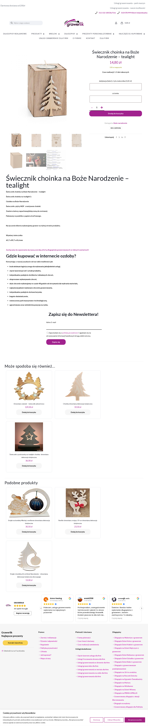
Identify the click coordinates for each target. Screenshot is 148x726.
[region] (74, 718)
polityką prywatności (70, 333)
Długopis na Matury (122, 683)
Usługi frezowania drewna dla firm (91, 659)
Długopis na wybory (122, 703)
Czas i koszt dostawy (85, 641)
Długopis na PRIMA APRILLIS (125, 693)
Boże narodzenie (120, 123)
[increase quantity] (102, 107)
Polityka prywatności (48, 648)
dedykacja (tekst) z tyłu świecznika (115, 81)
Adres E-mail (51, 322)
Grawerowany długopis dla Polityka (128, 707)
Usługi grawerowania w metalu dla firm (93, 669)
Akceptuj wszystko (135, 720)
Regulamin (44, 645)
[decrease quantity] (92, 107)
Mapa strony (45, 658)
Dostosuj (96, 720)
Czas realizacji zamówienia (88, 645)
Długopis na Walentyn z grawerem (128, 638)
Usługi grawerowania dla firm (89, 676)
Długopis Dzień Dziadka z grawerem (128, 658)
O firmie (43, 651)
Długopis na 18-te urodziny (125, 672)
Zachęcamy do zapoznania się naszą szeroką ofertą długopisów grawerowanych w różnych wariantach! (47, 250)
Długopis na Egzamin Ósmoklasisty (128, 679)
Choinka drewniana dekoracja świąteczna (77, 404)
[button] (141, 608)
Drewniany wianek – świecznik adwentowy (29, 404)
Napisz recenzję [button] (22, 613)
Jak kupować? (45, 655)
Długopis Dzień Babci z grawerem (128, 662)
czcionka (115, 93)
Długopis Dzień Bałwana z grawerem (129, 655)
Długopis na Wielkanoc (123, 686)
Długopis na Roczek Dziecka (125, 676)
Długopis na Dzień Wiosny (125, 690)
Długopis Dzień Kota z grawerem (127, 641)
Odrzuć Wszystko (114, 720)
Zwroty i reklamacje (48, 638)
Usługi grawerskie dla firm (87, 666)
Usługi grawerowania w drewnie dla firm (93, 663)
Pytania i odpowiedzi (48, 641)
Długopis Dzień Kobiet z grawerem (128, 645)
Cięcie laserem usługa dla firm (89, 656)
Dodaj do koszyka (115, 113)
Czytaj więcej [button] (83, 618)
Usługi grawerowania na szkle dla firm (92, 673)
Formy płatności (84, 638)
